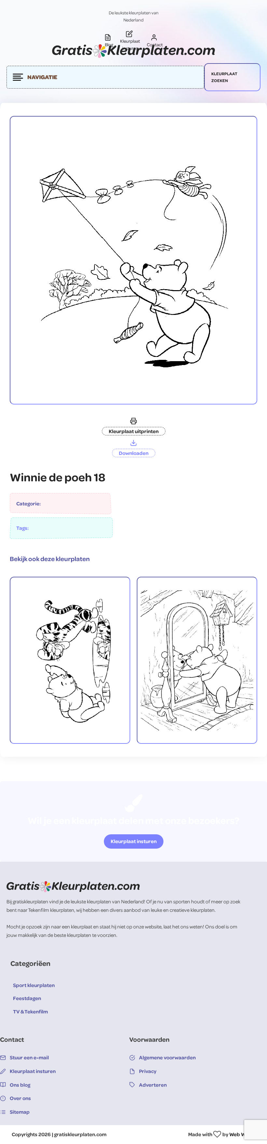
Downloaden (133, 453)
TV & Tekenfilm (30, 1011)
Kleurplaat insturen (134, 841)
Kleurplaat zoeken (224, 77)
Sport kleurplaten (34, 985)
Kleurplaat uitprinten (134, 431)
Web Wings (242, 1134)
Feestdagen (27, 998)
